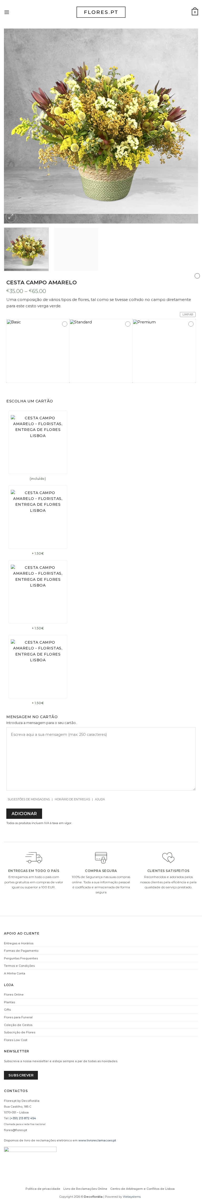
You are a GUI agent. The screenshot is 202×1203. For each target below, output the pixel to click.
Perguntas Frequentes (21, 958)
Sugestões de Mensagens (29, 799)
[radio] (37, 351)
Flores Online (14, 994)
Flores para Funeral (18, 1017)
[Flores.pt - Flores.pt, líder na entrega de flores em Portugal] (101, 12)
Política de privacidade (43, 1189)
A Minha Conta (14, 973)
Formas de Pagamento (21, 951)
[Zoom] (11, 217)
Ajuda (100, 799)
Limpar (188, 314)
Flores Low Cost (15, 1040)
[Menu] (6, 12)
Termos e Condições (19, 966)
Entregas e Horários (18, 943)
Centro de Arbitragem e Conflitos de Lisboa (142, 1189)
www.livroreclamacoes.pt (97, 1140)
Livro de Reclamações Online (85, 1189)
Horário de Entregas (72, 799)
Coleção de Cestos (18, 1025)
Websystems (132, 1197)
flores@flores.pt (15, 1130)
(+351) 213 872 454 (23, 1118)
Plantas (9, 1002)
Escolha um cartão (29, 401)
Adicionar (24, 813)
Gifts (7, 1009)
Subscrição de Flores (19, 1032)
